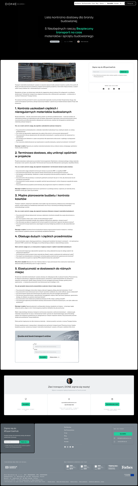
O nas (93, 3)
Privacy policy (51, 481)
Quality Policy (73, 481)
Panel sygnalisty (83, 481)
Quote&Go (110, 3)
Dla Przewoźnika (86, 3)
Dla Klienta (78, 3)
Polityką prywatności (98, 76)
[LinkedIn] (70, 447)
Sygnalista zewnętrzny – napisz (96, 481)
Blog (97, 3)
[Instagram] (67, 447)
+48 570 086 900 (69, 405)
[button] (103, 3)
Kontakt (116, 3)
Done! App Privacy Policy (63, 481)
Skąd (35, 343)
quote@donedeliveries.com (69, 402)
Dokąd (35, 349)
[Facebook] (65, 447)
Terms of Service (36, 480)
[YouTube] (73, 447)
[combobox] (47, 346)
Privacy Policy (25, 480)
